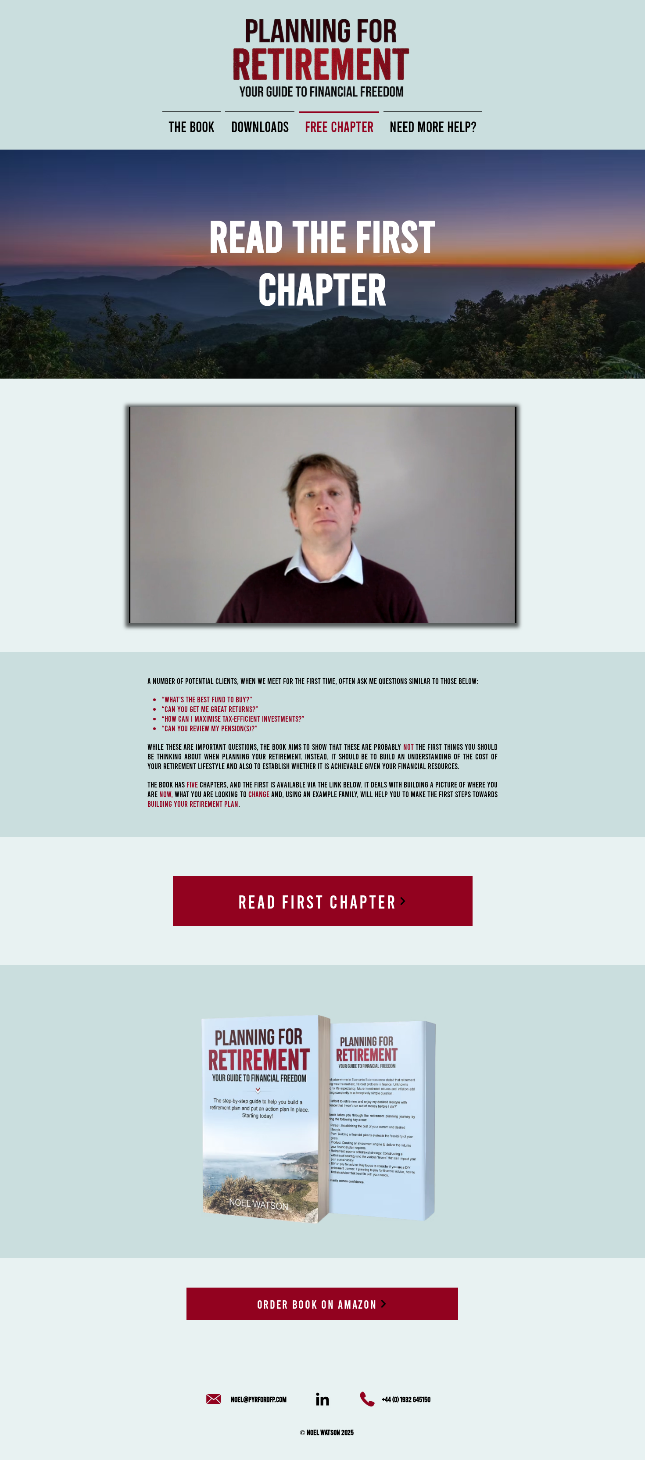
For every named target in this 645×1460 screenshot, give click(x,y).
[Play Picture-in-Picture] (489, 611)
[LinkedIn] (322, 1399)
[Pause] (140, 611)
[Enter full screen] (504, 611)
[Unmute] (155, 611)
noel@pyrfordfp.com (259, 1399)
